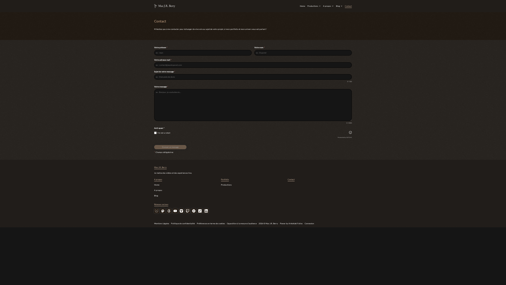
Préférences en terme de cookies (211, 223)
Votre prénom (161, 47)
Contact (348, 6)
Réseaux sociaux (161, 204)
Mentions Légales (161, 223)
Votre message (161, 87)
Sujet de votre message (164, 71)
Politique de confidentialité (183, 223)
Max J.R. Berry (160, 167)
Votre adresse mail (163, 60)
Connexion (309, 223)
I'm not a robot (163, 133)
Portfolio (225, 179)
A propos (327, 6)
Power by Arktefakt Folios (291, 223)
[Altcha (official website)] (350, 133)
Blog (338, 6)
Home (302, 6)
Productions (312, 6)
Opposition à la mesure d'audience (242, 223)
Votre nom (259, 47)
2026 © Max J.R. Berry (268, 223)
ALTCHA (349, 137)
